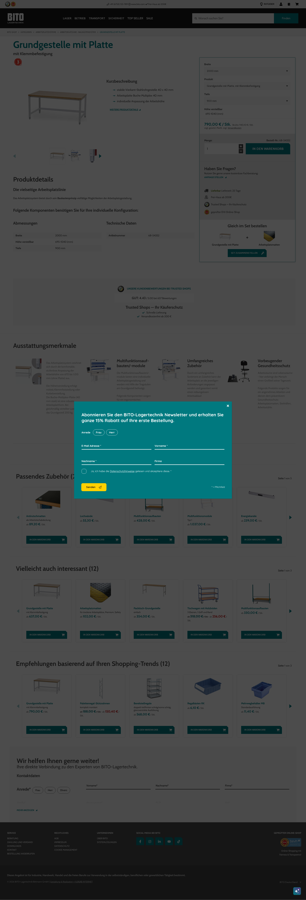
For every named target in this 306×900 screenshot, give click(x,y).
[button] (227, 406)
